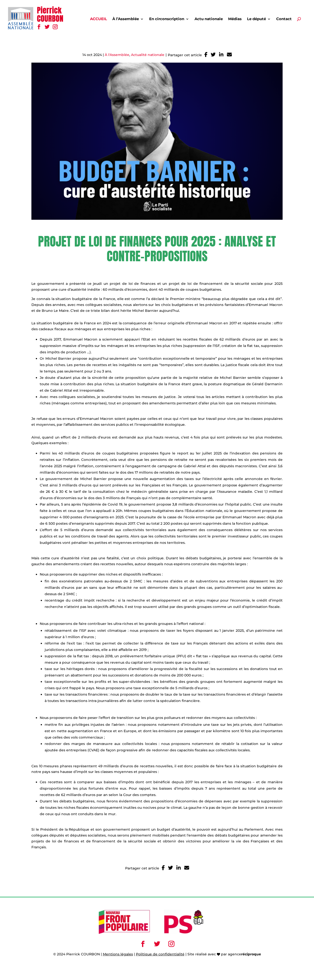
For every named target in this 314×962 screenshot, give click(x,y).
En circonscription (166, 19)
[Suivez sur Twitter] (47, 27)
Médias (235, 19)
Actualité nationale (147, 55)
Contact (284, 19)
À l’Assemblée (125, 19)
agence (244, 954)
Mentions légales (118, 954)
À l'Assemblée (117, 55)
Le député (256, 19)
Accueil (98, 19)
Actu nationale (209, 19)
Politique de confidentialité (160, 954)
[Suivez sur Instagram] (55, 27)
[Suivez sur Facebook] (39, 27)
